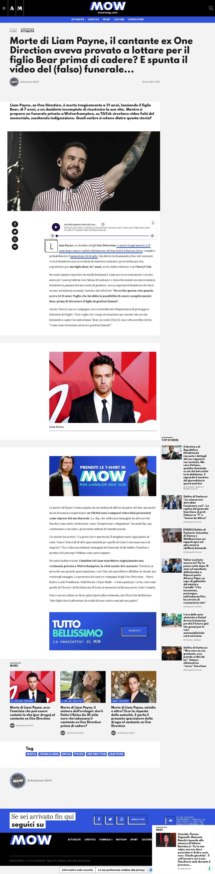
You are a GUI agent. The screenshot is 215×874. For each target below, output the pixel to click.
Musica (31, 754)
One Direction (96, 754)
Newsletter (137, 819)
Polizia (79, 754)
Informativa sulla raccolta (77, 869)
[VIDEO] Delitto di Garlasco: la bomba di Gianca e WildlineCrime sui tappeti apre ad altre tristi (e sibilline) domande (195, 539)
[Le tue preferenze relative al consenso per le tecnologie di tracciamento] (209, 868)
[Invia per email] (15, 247)
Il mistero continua (22, 701)
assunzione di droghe (84, 256)
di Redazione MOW (29, 82)
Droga (66, 754)
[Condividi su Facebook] (15, 224)
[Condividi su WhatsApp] (15, 239)
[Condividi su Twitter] (15, 232)
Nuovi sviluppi (120, 701)
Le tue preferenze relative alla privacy (121, 869)
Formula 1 (105, 840)
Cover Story (136, 20)
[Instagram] (121, 819)
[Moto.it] (20, 8)
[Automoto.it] (12, 8)
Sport (106, 20)
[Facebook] (99, 819)
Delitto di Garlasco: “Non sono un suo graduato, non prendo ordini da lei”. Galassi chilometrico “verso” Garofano (195, 657)
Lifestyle (93, 20)
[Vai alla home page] (107, 5)
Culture (119, 20)
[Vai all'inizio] (31, 840)
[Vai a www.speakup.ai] (153, 223)
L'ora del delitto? (72, 701)
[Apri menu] (4, 8)
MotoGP (121, 840)
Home (13, 31)
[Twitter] (110, 819)
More (14, 666)
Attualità (77, 20)
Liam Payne (116, 754)
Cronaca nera (49, 754)
